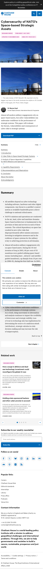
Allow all (21, 296)
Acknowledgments (7, 180)
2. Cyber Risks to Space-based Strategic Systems (18, 156)
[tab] (17, 422)
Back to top (36, 336)
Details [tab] (21, 271)
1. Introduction (6, 153)
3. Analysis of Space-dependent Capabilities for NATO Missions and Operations (16, 160)
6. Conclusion (5, 173)
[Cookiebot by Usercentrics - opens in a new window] (32, 265)
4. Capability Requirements (10, 167)
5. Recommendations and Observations (14, 170)
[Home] (7, 13)
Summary (4, 150)
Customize (20, 302)
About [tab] (35, 271)
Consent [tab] (8, 271)
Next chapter (33, 344)
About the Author (7, 177)
